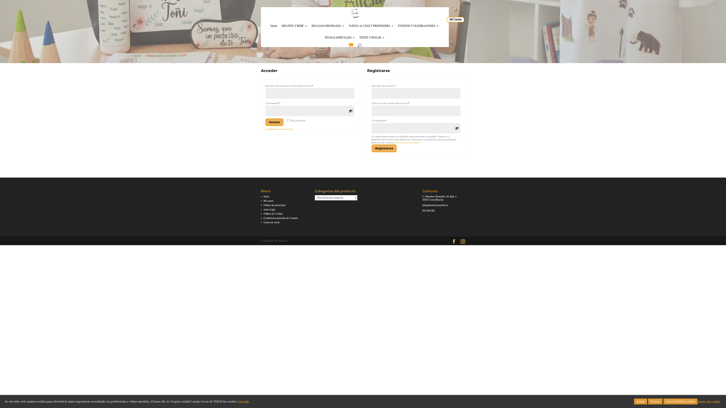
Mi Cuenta (456, 19)
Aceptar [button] (640, 401)
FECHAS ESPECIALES (338, 37)
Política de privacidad (274, 205)
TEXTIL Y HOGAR (370, 37)
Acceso (274, 122)
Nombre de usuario (390, 85)
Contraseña (279, 103)
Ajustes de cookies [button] (708, 401)
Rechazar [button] (655, 401)
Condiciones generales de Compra (281, 218)
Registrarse (384, 148)
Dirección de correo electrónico (397, 103)
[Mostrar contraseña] (351, 111)
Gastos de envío (272, 222)
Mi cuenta (269, 200)
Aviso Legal (269, 209)
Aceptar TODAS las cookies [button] (680, 401)
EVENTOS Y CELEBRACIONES (416, 26)
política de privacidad (407, 142)
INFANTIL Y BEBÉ (293, 26)
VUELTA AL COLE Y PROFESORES (369, 26)
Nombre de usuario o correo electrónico (295, 85)
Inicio (274, 26)
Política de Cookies (273, 213)
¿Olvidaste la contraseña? (279, 129)
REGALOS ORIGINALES (326, 26)
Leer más (243, 401)
